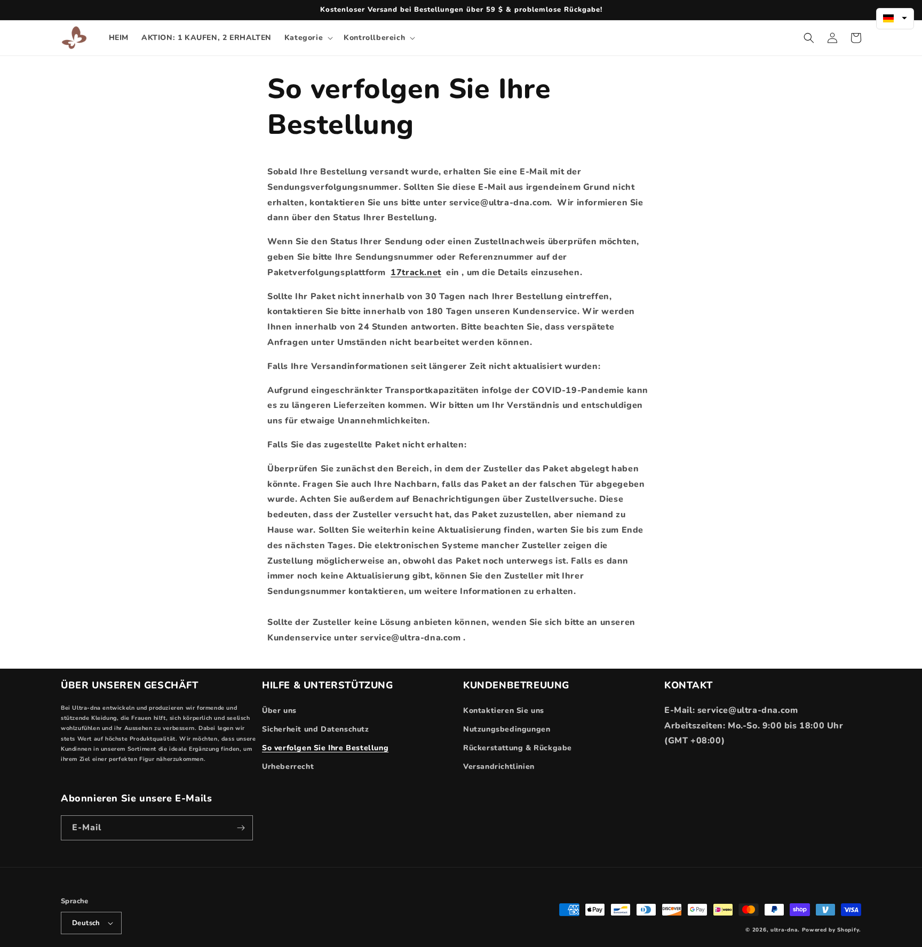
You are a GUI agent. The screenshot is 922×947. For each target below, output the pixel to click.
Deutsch (86, 923)
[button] (307, 38)
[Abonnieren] (240, 827)
